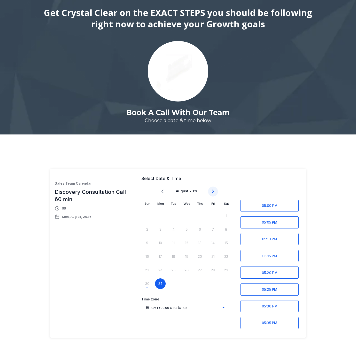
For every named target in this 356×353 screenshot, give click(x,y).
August (182, 191)
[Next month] (213, 191)
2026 (193, 191)
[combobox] (185, 308)
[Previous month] (162, 191)
